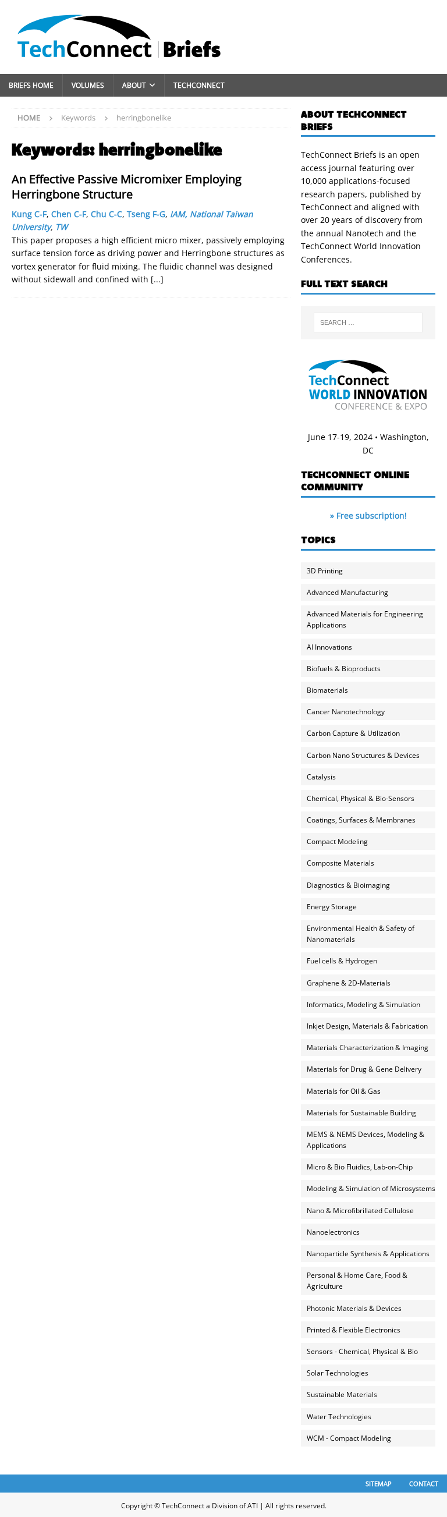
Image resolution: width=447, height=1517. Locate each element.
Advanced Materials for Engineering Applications (365, 619)
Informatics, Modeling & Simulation (363, 1004)
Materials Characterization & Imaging (367, 1047)
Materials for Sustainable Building (361, 1113)
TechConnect (199, 85)
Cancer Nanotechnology (346, 712)
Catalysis (321, 777)
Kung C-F (29, 213)
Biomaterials (327, 690)
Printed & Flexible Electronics (353, 1330)
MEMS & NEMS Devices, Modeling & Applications (365, 1139)
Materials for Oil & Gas (344, 1091)
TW (61, 226)
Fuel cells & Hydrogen (342, 961)
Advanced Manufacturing (347, 592)
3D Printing (325, 571)
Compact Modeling (337, 841)
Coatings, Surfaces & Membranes (361, 820)
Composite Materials (340, 863)
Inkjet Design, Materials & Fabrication (367, 1026)
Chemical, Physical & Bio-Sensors (360, 798)
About (134, 85)
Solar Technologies (337, 1373)
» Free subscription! (368, 515)
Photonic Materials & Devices (354, 1308)
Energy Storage (332, 907)
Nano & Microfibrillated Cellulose (360, 1210)
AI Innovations (329, 647)
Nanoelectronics (333, 1232)
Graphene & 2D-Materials (349, 983)
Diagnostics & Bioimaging (348, 885)
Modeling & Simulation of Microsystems (371, 1188)
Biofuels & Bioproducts (344, 669)
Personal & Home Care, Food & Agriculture (357, 1280)
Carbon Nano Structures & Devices (363, 755)
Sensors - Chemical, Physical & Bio (362, 1351)
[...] (157, 279)
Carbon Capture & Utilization (353, 733)
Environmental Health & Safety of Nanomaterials (360, 933)
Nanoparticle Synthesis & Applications (368, 1254)
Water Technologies (339, 1417)
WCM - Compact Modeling (349, 1438)
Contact (423, 1483)
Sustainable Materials (342, 1394)
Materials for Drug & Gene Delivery (364, 1069)
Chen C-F (68, 213)
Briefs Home (31, 85)
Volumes (88, 85)
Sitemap (379, 1483)
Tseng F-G (146, 213)
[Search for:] (368, 322)
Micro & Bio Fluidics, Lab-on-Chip (360, 1167)
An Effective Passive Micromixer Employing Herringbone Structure (127, 186)
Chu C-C (106, 213)
